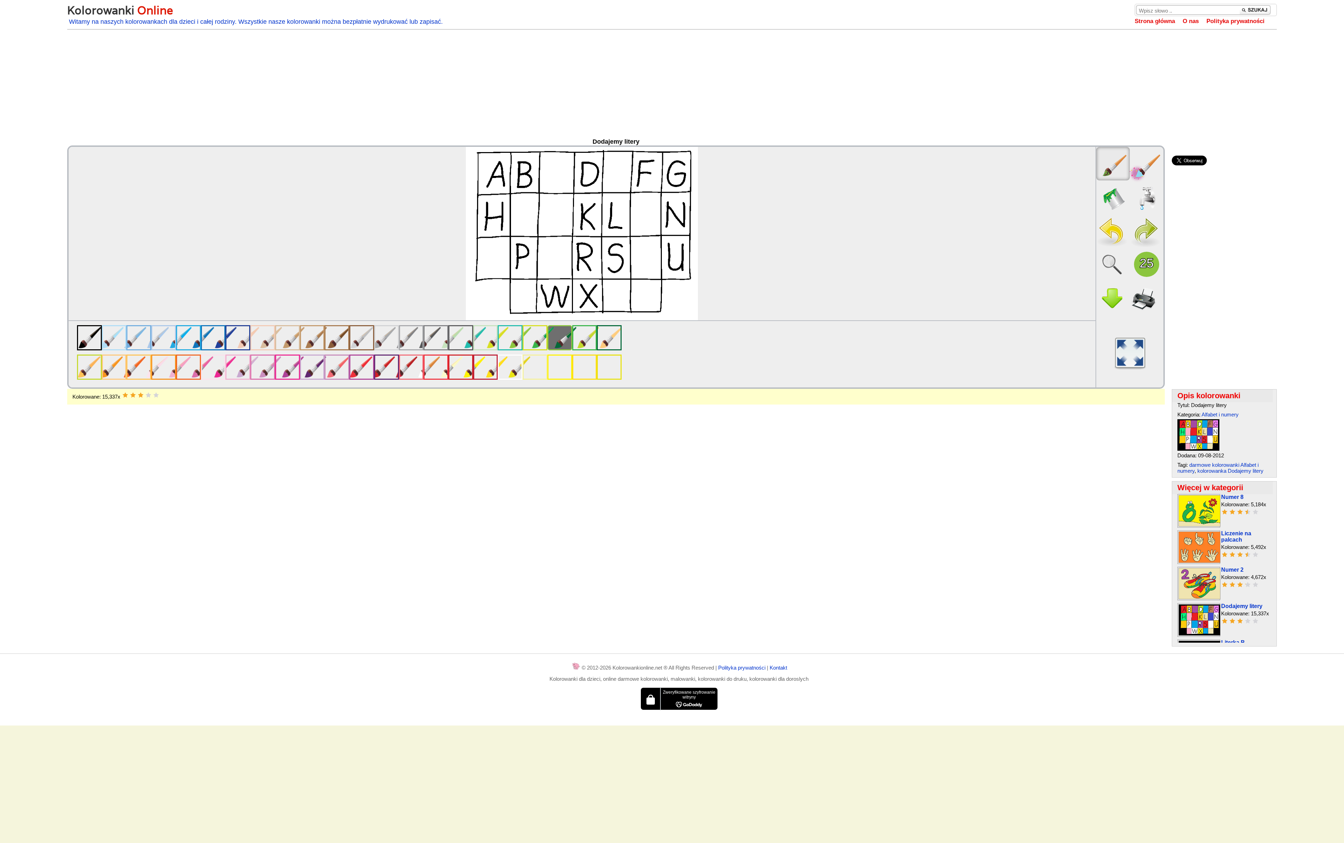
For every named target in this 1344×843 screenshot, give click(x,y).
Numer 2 (1232, 570)
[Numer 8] (1199, 525)
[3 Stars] (140, 395)
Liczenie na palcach (1236, 536)
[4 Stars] (148, 395)
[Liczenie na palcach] (1199, 561)
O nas (1191, 21)
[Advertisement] (672, 86)
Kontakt (778, 668)
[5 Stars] (156, 395)
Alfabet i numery (1220, 414)
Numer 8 (1232, 497)
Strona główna (1155, 21)
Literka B (1233, 642)
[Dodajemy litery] (1198, 449)
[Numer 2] (1199, 597)
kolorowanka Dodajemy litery (1230, 471)
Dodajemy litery (1241, 606)
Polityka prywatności (1235, 21)
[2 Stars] (133, 395)
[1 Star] (125, 395)
